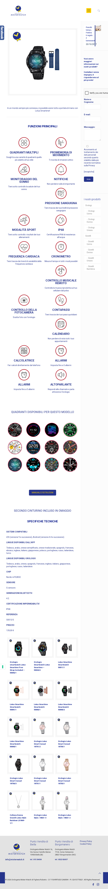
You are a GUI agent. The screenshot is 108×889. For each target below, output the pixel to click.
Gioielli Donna (90, 251)
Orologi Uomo (90, 212)
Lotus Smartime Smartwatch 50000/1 (17, 744)
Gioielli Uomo (90, 242)
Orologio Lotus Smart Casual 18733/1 (64, 781)
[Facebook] (93, 885)
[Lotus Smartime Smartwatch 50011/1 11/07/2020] (2, 877)
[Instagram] (98, 885)
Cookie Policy (86, 844)
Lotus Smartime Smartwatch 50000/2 (65, 707)
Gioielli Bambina (91, 267)
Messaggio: (89, 127)
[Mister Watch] (18, 10)
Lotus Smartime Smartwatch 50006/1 (41, 707)
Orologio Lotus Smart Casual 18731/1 (40, 781)
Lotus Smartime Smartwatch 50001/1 (17, 707)
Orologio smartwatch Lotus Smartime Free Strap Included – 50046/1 (18, 667)
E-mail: (87, 114)
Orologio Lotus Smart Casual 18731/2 (40, 744)
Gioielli (88, 236)
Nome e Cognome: (89, 100)
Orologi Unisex (90, 228)
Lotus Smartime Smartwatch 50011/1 (65, 664)
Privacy (91, 165)
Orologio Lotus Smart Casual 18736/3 (16, 781)
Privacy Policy (86, 841)
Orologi (88, 205)
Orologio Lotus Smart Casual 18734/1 (64, 744)
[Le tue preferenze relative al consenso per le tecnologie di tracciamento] (2, 666)
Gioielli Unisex (90, 259)
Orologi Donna (90, 220)
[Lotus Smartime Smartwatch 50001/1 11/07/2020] (105, 877)
